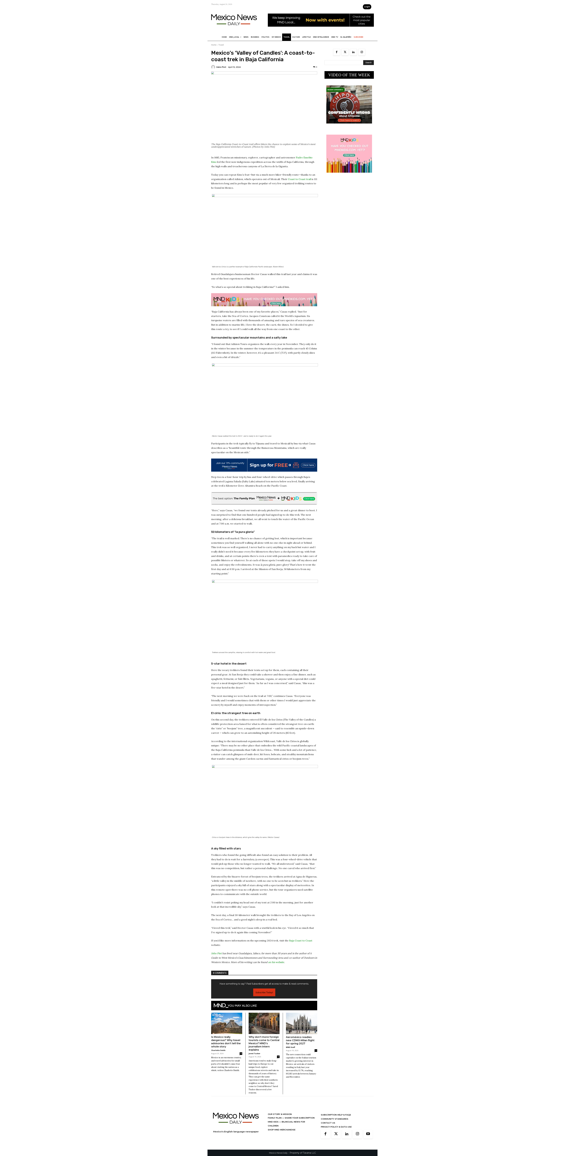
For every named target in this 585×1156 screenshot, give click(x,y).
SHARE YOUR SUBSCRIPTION (299, 1118)
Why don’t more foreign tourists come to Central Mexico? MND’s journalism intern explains (264, 1043)
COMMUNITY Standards (334, 1119)
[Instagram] (361, 52)
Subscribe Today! (264, 992)
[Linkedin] (353, 52)
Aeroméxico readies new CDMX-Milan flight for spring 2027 (300, 1040)
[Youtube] (368, 1134)
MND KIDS (273, 1122)
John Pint (221, 67)
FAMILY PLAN (275, 1118)
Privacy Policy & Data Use (336, 1127)
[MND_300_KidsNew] (349, 175)
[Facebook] (336, 52)
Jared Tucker (254, 1053)
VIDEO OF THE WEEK (349, 75)
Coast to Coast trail (299, 179)
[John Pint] (213, 67)
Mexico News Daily (278, 1153)
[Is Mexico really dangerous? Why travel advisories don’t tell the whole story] (226, 1023)
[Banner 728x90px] (264, 299)
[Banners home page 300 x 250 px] (349, 125)
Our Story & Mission (280, 1114)
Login (367, 6)
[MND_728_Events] (321, 29)
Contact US (328, 1123)
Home (213, 45)
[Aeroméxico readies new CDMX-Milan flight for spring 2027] (301, 1023)
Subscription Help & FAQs (336, 1115)
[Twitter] (345, 52)
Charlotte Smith (218, 1050)
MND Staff (290, 1047)
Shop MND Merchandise (281, 1129)
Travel (221, 45)
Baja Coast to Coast (300, 940)
